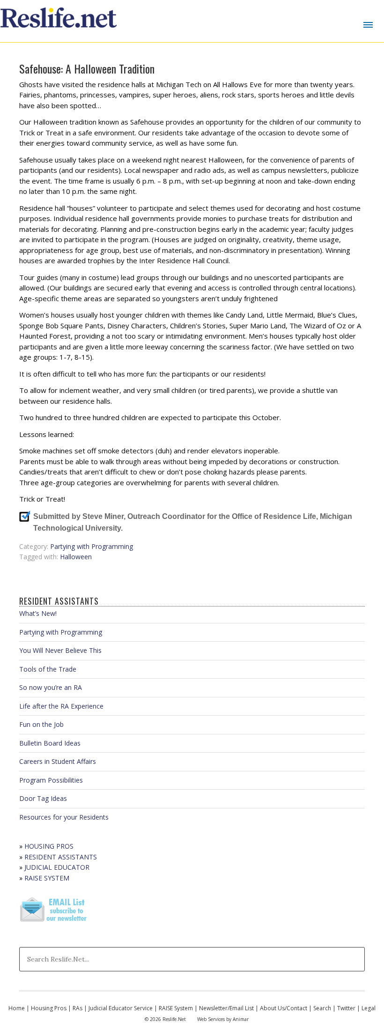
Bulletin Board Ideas (50, 743)
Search (322, 1008)
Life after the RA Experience (61, 706)
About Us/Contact (283, 1008)
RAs (77, 1008)
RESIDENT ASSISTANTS (60, 856)
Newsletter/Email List (226, 1008)
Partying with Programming (91, 546)
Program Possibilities (51, 780)
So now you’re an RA (50, 687)
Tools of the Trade (47, 669)
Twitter (346, 1008)
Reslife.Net (60, 21)
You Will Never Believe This (60, 650)
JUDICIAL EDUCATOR (56, 867)
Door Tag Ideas (43, 798)
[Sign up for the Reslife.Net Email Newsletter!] (54, 922)
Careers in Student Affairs (57, 761)
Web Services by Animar (223, 1019)
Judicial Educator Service (121, 1008)
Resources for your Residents (64, 817)
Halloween (76, 556)
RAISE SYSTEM (46, 877)
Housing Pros (48, 1008)
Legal (369, 1008)
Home (16, 1008)
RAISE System (176, 1008)
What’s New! (38, 613)
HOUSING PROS (49, 846)
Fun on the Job (41, 724)
